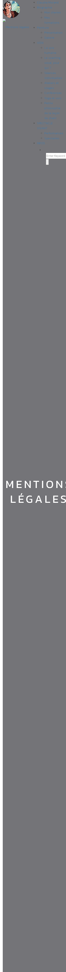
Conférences (53, 93)
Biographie (44, 7)
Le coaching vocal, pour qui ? (52, 62)
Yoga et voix (52, 98)
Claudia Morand (48, 2)
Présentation (53, 32)
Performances (53, 133)
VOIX (40, 42)
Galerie (49, 37)
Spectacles (51, 138)
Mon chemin (52, 12)
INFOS (41, 143)
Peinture (43, 27)
